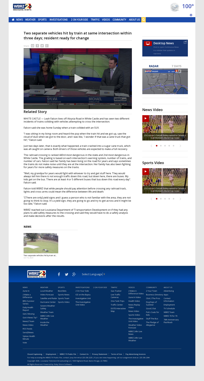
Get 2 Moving (28, 313)
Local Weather (46, 291)
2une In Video (134, 297)
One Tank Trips (117, 301)
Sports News (63, 294)
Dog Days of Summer (151, 303)
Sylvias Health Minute (29, 337)
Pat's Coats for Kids (152, 313)
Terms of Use (116, 354)
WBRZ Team (169, 312)
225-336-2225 (87, 357)
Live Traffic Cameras (115, 296)
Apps (166, 294)
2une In (26, 291)
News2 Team (28, 321)
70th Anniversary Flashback (171, 321)
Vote (25, 342)
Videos (106, 19)
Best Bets (62, 291)
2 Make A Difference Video (136, 292)
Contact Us (84, 354)
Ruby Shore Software (63, 364)
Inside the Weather (44, 323)
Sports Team (63, 298)
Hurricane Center (48, 302)
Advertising (169, 291)
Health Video (134, 301)
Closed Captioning (34, 354)
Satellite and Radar (48, 298)
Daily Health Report (28, 308)
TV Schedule (169, 308)
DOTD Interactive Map (118, 309)
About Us (134, 19)
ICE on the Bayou (83, 294)
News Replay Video (134, 306)
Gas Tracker (116, 291)
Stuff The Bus (152, 318)
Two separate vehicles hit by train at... (40, 255)
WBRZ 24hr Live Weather (47, 317)
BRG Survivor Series (28, 302)
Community (119, 19)
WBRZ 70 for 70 (170, 316)
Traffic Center (117, 304)
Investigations (59, 19)
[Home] (22, 8)
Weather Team (46, 312)
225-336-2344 (144, 357)
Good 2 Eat (151, 308)
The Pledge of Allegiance (152, 323)
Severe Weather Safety (47, 307)
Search (143, 19)
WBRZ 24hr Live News (135, 332)
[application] (78, 78)
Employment (169, 304)
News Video (28, 325)
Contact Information (169, 299)
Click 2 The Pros (153, 298)
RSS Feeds (27, 328)
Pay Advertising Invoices (136, 354)
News (19, 19)
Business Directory (154, 294)
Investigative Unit (83, 298)
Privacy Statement (99, 354)
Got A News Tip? (30, 317)
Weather (30, 19)
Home (13, 19)
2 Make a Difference (27, 296)
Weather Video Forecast (135, 326)
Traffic (95, 19)
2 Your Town (151, 291)
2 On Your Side (79, 19)
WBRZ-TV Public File (68, 354)
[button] (77, 78)
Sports (42, 19)
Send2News (28, 332)
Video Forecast (47, 294)
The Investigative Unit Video (83, 303)
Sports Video (64, 302)
